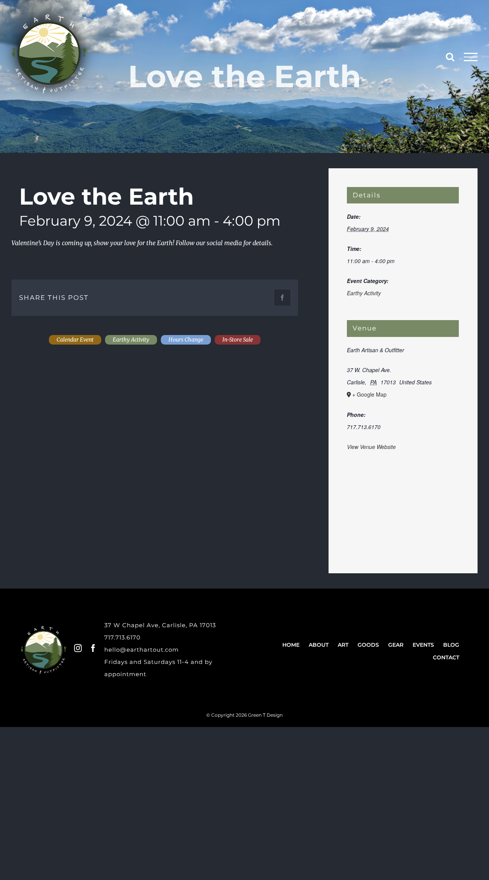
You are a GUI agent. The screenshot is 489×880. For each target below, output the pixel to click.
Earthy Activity (364, 293)
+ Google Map (369, 394)
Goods (368, 644)
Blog (451, 644)
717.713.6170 (122, 637)
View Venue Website (371, 447)
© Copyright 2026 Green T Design (244, 715)
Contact (446, 657)
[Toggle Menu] (471, 57)
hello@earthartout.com (141, 649)
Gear (395, 644)
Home (291, 644)
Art (343, 644)
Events (423, 644)
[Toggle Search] (450, 56)
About (319, 644)
